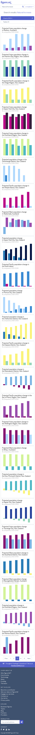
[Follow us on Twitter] (3, 729)
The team (4, 683)
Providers (4, 715)
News (2, 679)
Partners (4, 713)
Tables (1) (6, 22)
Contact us (4, 696)
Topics (3, 709)
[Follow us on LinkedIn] (9, 729)
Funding (3, 681)
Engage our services (7, 694)
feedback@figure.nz (17, 665)
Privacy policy (5, 700)
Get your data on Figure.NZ (9, 692)
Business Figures (6, 707)
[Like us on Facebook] (1, 729)
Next (28, 658)
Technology (4, 677)
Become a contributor (8, 690)
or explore (28, 7)
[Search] (23, 6)
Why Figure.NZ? (6, 673)
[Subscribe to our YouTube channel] (6, 729)
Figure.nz (6, 2)
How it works (5, 675)
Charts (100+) (7, 18)
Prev (6, 658)
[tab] (17, 18)
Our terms (4, 698)
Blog (2, 711)
